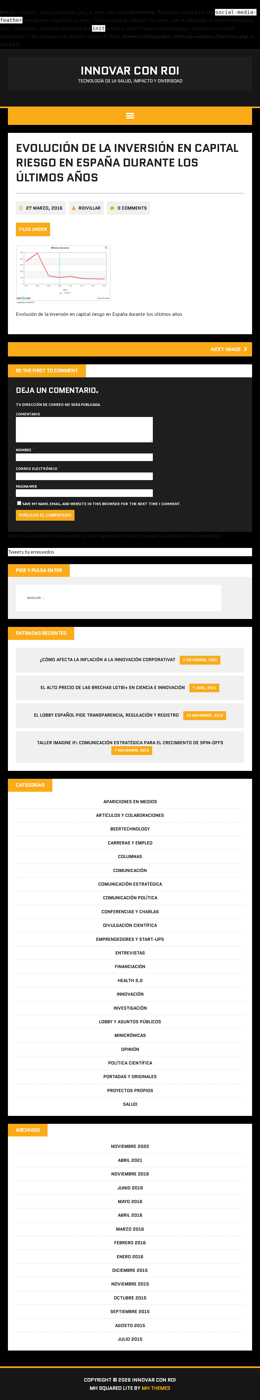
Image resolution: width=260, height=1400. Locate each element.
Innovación (130, 994)
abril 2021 (130, 1160)
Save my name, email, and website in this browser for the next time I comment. (101, 503)
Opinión (130, 1049)
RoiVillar (90, 208)
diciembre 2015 (130, 1270)
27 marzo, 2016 (44, 208)
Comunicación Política (130, 898)
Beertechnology (130, 829)
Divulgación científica (130, 925)
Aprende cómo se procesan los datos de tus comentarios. (161, 535)
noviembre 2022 (130, 1146)
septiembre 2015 (130, 1311)
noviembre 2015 (130, 1284)
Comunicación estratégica (130, 884)
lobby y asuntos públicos (130, 1022)
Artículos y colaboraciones (130, 815)
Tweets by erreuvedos (31, 552)
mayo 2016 (130, 1201)
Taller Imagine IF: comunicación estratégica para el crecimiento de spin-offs (130, 742)
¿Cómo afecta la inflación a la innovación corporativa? (107, 659)
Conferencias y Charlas (130, 911)
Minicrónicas (130, 1035)
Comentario (28, 414)
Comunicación (130, 870)
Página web (26, 486)
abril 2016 (130, 1215)
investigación (130, 1008)
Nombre (24, 449)
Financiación (130, 966)
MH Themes (156, 1388)
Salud (130, 1104)
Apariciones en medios (130, 801)
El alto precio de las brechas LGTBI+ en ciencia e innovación (113, 687)
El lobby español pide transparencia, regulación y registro (106, 715)
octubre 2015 (130, 1298)
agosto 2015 (130, 1325)
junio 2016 (130, 1188)
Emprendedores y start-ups (130, 939)
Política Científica (130, 1063)
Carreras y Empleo (130, 843)
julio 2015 (130, 1339)
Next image (226, 349)
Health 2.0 (130, 980)
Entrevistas (130, 953)
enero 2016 (130, 1256)
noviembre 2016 (130, 1174)
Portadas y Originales (130, 1076)
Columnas (130, 856)
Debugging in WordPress (188, 28)
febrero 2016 (130, 1243)
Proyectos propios (130, 1090)
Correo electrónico (37, 468)
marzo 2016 (130, 1229)
